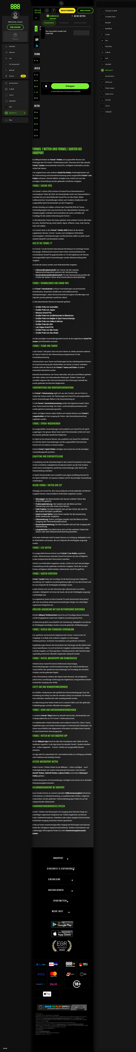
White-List (78, 1018)
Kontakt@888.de (45, 1031)
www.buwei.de (61, 1024)
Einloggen (15, 27)
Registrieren (67, 11)
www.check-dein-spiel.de (76, 1024)
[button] (36, 17)
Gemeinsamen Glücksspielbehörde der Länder (56, 1018)
